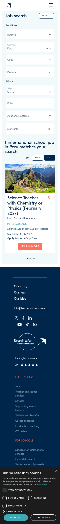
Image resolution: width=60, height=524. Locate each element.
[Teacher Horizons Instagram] (16, 318)
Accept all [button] (16, 517)
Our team (20, 292)
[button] (30, 511)
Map (37, 158)
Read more (42, 484)
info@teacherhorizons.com (29, 308)
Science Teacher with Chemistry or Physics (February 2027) (24, 205)
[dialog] (30, 495)
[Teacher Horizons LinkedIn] (30, 318)
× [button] (56, 471)
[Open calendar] (49, 129)
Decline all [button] (43, 517)
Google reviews (26, 358)
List (50, 158)
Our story (20, 286)
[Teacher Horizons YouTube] (19, 324)
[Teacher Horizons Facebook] (22, 318)
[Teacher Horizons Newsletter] (34, 324)
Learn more (30, 246)
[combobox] (29, 34)
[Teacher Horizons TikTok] (27, 324)
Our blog (20, 298)
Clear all (46, 16)
